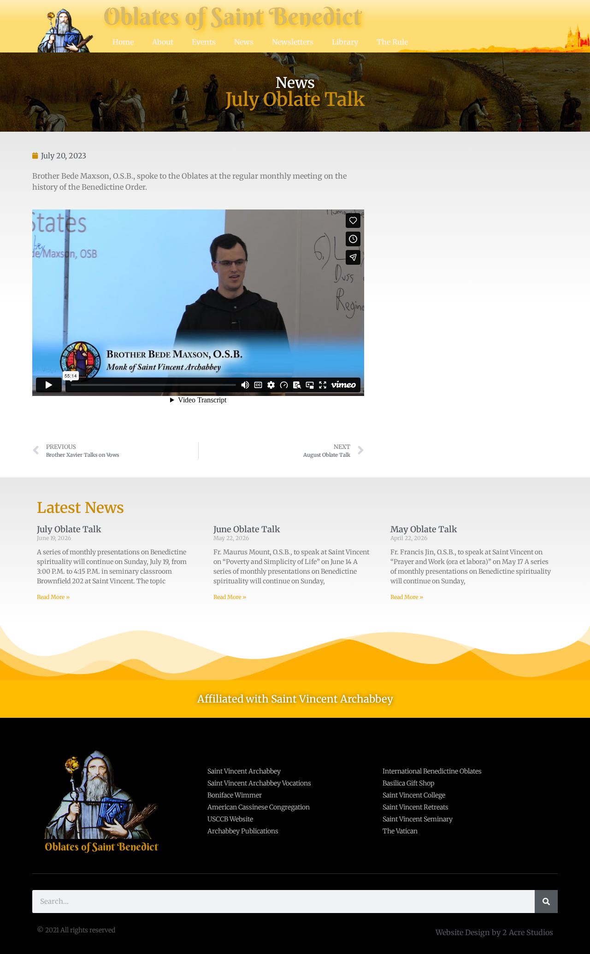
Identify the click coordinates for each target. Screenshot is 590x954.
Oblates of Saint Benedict (232, 16)
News (244, 42)
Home (123, 42)
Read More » (53, 596)
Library (345, 42)
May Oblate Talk (423, 529)
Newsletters (292, 42)
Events (204, 42)
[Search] (546, 901)
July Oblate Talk (69, 529)
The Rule (392, 42)
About (162, 42)
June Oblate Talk (246, 529)
